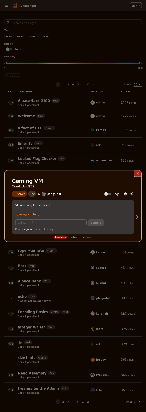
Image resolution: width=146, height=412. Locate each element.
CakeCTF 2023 (23, 186)
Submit (96, 222)
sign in (28, 229)
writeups (86, 237)
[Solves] (137, 217)
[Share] (131, 194)
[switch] (106, 194)
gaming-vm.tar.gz (29, 214)
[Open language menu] (125, 194)
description (60, 237)
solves (74, 237)
